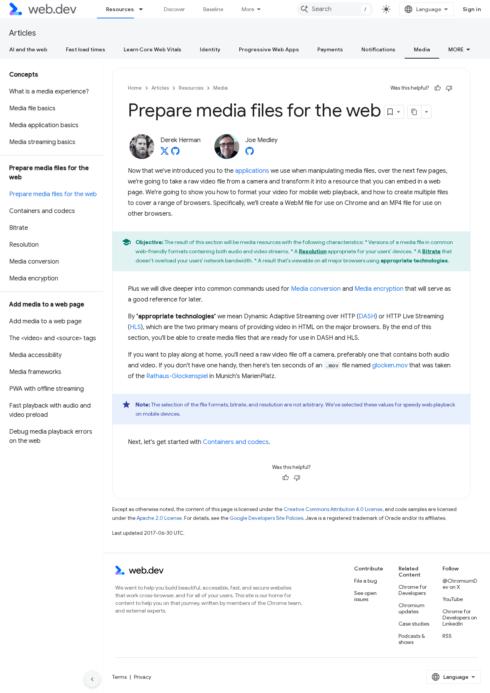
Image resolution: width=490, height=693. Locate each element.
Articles (22, 33)
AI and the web (28, 49)
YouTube (453, 599)
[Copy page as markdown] (414, 111)
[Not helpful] (449, 88)
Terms (119, 677)
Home (135, 88)
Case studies (414, 623)
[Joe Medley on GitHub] (249, 153)
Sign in (472, 9)
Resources (120, 9)
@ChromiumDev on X (460, 583)
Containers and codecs (236, 442)
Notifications (378, 49)
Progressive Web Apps (269, 49)
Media (422, 49)
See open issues (365, 596)
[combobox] (335, 9)
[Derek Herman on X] (164, 153)
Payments (330, 49)
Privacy (142, 677)
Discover (174, 9)
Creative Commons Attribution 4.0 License (333, 509)
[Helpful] (437, 88)
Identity (210, 49)
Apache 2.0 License (159, 518)
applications (252, 171)
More (248, 9)
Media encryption (378, 289)
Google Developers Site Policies (266, 518)
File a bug (365, 580)
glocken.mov (390, 365)
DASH (367, 316)
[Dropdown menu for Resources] (144, 9)
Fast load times (85, 49)
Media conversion (316, 289)
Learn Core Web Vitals (152, 49)
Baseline (213, 9)
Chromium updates (412, 608)
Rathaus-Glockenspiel (177, 376)
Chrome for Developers (413, 589)
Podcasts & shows (412, 638)
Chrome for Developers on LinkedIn (460, 617)
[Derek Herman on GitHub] (175, 153)
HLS (135, 327)
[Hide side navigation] (92, 679)
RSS (447, 635)
